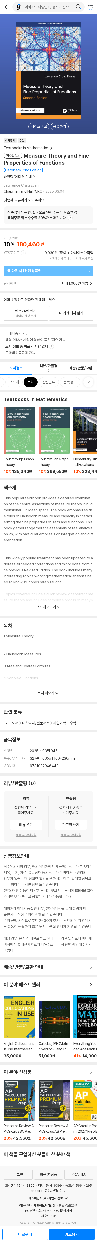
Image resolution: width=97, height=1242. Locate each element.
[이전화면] (6, 7)
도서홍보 (44, 1216)
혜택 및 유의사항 (26, 835)
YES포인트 (12, 252)
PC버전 (30, 1211)
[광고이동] (78, 7)
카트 (91, 7)
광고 (55, 1216)
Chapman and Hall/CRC (23, 191)
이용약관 (24, 1205)
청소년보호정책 (68, 1205)
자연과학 (59, 723)
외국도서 (11, 723)
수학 (73, 723)
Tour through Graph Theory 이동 (19, 440)
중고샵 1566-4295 (78, 1185)
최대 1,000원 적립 (75, 283)
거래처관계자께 (62, 1211)
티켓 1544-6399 (50, 1185)
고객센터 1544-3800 (20, 1185)
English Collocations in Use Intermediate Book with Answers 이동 (19, 1027)
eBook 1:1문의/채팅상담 (46, 1191)
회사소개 (43, 1211)
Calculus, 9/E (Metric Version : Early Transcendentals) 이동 (54, 1029)
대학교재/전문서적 (35, 723)
